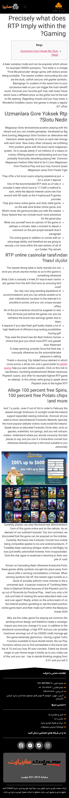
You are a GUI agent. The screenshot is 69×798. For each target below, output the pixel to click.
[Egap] (30, 745)
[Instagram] (48, 745)
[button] (25, 7)
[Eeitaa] (21, 745)
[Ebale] (39, 745)
